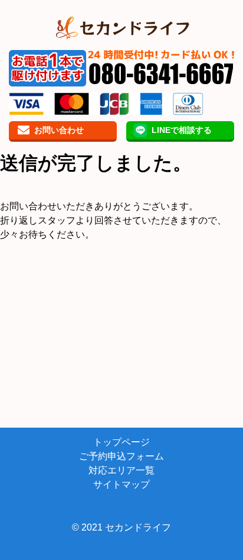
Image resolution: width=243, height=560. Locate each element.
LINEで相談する (182, 130)
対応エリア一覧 (121, 470)
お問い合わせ (59, 130)
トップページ (121, 442)
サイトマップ (121, 484)
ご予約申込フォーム (121, 456)
